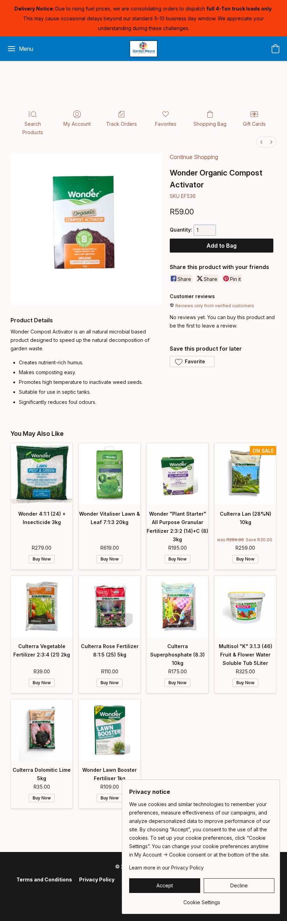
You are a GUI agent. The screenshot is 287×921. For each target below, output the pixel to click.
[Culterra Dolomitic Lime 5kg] (41, 730)
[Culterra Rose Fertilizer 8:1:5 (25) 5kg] (109, 606)
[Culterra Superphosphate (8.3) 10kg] (177, 606)
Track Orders (121, 124)
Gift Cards (254, 124)
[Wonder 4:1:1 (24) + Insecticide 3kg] (41, 474)
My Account (77, 124)
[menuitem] (261, 142)
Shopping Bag (210, 124)
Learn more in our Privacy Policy (166, 868)
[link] (201, 900)
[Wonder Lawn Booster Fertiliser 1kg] (109, 730)
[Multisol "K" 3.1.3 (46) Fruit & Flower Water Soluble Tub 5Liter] (245, 606)
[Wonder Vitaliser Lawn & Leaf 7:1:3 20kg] (109, 474)
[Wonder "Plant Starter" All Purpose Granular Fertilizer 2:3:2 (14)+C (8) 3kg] (177, 474)
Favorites (165, 124)
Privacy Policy (96, 879)
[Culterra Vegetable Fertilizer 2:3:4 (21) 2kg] (41, 606)
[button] (143, 48)
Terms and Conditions (44, 879)
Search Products (32, 128)
